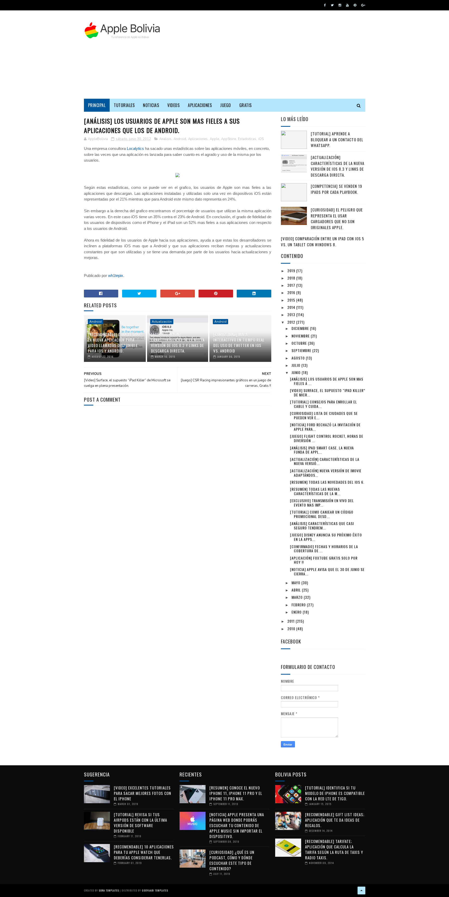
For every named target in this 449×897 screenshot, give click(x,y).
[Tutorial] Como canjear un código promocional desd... (321, 514)
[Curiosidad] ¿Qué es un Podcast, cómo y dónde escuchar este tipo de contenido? (231, 860)
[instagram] (340, 5)
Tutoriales (124, 105)
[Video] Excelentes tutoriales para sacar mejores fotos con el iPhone (142, 793)
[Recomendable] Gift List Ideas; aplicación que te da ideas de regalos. (334, 820)
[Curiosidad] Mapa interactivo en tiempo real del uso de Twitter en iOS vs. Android (239, 342)
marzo (298, 597)
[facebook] (325, 5)
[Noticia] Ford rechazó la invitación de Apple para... (325, 427)
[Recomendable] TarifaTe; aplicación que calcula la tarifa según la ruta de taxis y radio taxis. (334, 849)
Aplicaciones (200, 105)
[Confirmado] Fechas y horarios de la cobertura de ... (324, 549)
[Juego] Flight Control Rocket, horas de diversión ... (326, 438)
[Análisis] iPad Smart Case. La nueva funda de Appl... (322, 450)
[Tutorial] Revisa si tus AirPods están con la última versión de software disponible (140, 823)
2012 (291, 322)
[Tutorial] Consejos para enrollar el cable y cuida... (323, 404)
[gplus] (363, 5)
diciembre (301, 328)
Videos (173, 105)
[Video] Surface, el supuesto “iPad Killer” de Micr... (327, 392)
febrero (299, 604)
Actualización (162, 322)
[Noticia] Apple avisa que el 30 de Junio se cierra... (327, 571)
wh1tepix (115, 275)
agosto (299, 358)
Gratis (245, 105)
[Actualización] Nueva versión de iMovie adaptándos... (325, 473)
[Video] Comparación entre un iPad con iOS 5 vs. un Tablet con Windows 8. (322, 241)
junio (297, 372)
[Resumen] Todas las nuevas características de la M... (315, 491)
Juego (225, 105)
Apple (214, 139)
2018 (291, 278)
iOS (261, 139)
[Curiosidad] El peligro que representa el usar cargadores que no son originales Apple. (337, 218)
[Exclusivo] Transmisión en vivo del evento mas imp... (322, 503)
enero (297, 612)
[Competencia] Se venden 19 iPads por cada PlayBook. (336, 189)
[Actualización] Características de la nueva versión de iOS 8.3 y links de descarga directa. (337, 166)
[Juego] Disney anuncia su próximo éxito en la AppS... (326, 537)
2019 (291, 270)
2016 (291, 292)
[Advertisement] (270, 54)
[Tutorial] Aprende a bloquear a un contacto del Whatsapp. (337, 139)
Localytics (135, 148)
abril (297, 590)
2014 (291, 307)
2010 (291, 628)
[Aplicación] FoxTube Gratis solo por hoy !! (324, 560)
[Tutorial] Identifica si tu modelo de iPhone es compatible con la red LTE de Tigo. (335, 793)
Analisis (165, 139)
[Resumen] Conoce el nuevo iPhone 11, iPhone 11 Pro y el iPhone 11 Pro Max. (235, 793)
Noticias (151, 105)
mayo (296, 582)
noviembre (301, 335)
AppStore (228, 139)
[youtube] (347, 5)
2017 (291, 285)
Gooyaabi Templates (155, 890)
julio (296, 365)
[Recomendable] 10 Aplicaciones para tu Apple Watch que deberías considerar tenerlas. (144, 852)
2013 (291, 314)
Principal (97, 105)
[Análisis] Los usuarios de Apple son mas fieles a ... (326, 381)
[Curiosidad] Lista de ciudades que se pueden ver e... (324, 415)
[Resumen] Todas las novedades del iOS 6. (327, 482)
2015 (291, 300)
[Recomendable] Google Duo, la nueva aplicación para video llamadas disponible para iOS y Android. (114, 342)
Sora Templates (109, 890)
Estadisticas (247, 139)
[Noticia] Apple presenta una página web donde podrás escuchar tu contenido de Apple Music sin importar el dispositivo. (236, 825)
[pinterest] (355, 5)
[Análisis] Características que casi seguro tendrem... (322, 525)
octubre (300, 343)
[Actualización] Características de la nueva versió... (324, 461)
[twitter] (332, 5)
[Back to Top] (361, 890)
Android (180, 139)
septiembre (302, 350)
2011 (291, 621)
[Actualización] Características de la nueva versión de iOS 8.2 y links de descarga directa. (177, 342)
